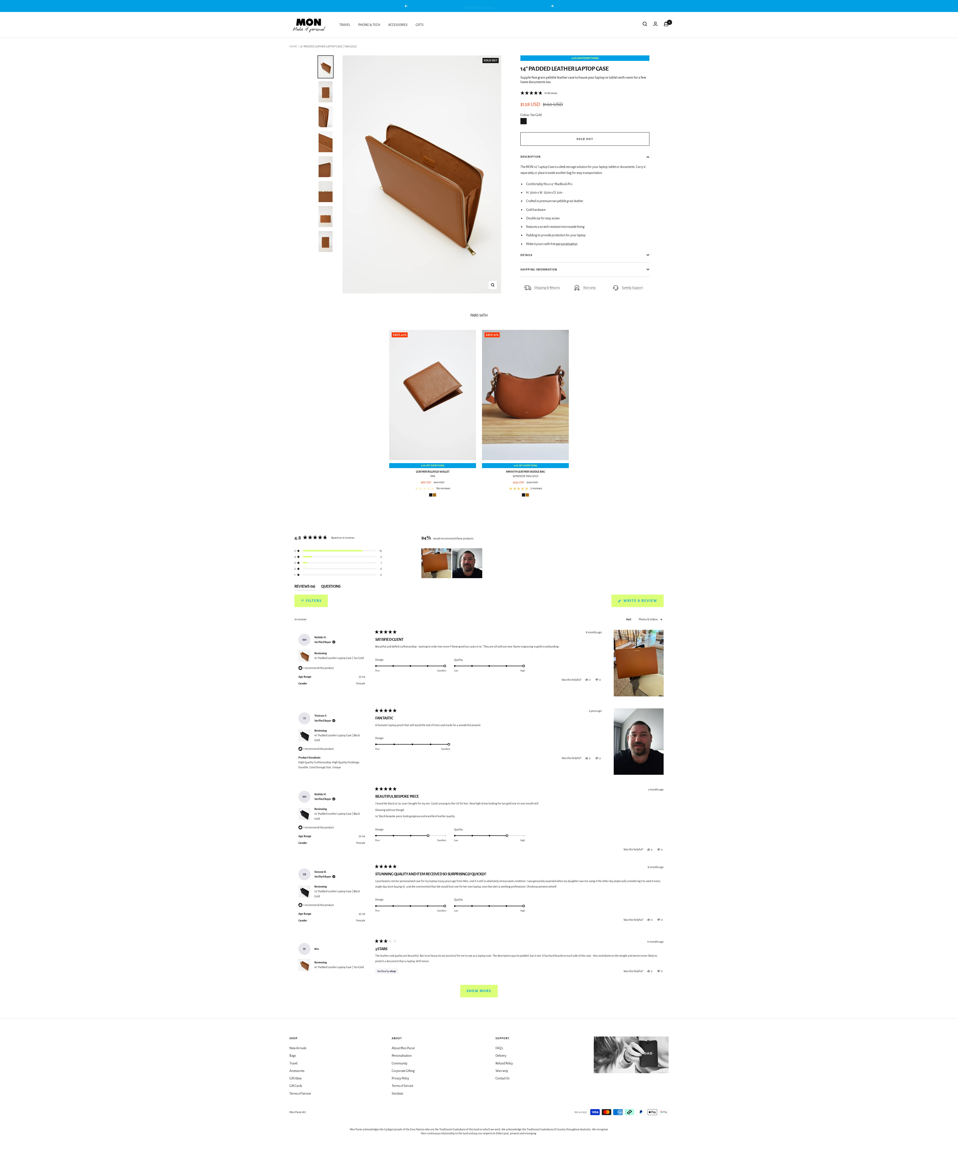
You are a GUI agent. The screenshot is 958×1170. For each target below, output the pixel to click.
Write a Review (643, 603)
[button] (538, 93)
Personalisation (402, 1055)
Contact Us (502, 1078)
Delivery (500, 1055)
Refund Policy (504, 1063)
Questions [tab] (330, 587)
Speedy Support (632, 287)
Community (399, 1063)
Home (293, 46)
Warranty (589, 287)
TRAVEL (344, 25)
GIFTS (420, 25)
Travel (293, 1063)
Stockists (397, 1093)
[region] (452, 563)
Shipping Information (538, 269)
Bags (292, 1055)
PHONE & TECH (369, 25)
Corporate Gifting (403, 1071)
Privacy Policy (400, 1078)
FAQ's (499, 1048)
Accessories (296, 1071)
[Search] (645, 25)
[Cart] (666, 25)
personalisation (567, 244)
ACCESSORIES (398, 25)
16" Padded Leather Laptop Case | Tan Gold (339, 657)
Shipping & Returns (547, 287)
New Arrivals (297, 1048)
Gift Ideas (295, 1078)
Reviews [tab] (304, 587)
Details (526, 255)
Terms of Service (300, 1093)
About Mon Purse (403, 1048)
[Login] (655, 25)
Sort (629, 619)
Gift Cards (295, 1086)
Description (530, 156)
